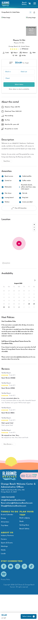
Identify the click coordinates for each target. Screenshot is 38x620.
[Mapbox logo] (6, 263)
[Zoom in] (34, 224)
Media (3, 550)
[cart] (29, 3)
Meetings (4, 546)
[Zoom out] (34, 227)
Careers (4, 539)
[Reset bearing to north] (34, 229)
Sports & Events (7, 543)
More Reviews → (8, 444)
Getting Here (24, 525)
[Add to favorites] (30, 12)
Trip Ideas (4, 525)
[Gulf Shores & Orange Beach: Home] (5, 3)
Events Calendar (7, 514)
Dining (3, 518)
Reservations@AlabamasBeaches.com (17, 503)
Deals (21, 521)
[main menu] (34, 3)
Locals (3, 553)
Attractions (5, 522)
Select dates (19, 84)
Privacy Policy (5, 579)
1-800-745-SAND (8, 497)
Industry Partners (7, 535)
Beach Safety (24, 3)
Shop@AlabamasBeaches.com (13, 506)
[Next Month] (34, 280)
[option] (3, 290)
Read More (7, 161)
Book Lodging (24, 518)
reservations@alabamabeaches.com (20, 357)
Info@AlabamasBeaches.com (13, 500)
